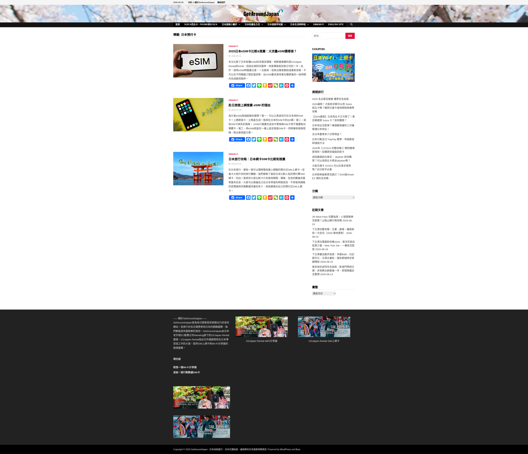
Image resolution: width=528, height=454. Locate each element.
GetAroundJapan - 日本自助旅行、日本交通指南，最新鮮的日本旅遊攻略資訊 (229, 449)
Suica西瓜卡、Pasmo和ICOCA (200, 24)
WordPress (285, 449)
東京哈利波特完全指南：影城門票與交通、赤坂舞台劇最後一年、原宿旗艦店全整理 (333, 271)
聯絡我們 (221, 2)
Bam (298, 449)
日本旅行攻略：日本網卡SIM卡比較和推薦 (257, 159)
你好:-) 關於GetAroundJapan (201, 2)
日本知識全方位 (252, 24)
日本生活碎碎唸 (298, 24)
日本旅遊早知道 (275, 24)
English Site (336, 24)
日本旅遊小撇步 (229, 24)
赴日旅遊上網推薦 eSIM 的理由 (249, 105)
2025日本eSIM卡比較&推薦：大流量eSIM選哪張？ (263, 51)
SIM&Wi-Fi (318, 24)
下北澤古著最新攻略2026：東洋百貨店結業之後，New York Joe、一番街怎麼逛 (333, 245)
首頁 (177, 24)
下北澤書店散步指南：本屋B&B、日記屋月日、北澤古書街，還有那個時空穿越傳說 (333, 258)
